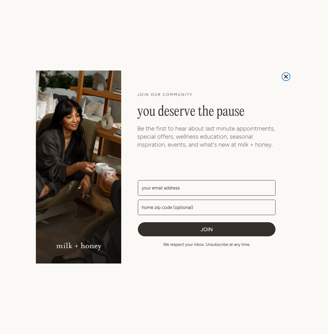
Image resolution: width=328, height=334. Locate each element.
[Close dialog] (286, 77)
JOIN (207, 229)
